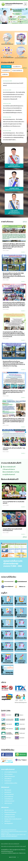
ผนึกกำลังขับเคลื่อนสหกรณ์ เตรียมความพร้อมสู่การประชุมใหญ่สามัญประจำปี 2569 (14, 392)
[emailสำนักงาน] (7, 760)
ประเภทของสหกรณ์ (9, 794)
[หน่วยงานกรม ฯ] (7, 715)
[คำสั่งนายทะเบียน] (21, 635)
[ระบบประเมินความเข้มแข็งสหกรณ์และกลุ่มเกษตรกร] (7, 719)
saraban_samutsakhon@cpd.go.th (9, 836)
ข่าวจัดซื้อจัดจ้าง (17, 67)
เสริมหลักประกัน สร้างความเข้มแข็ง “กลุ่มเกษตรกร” (14, 448)
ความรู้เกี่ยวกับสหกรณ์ (9, 474)
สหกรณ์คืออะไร (7, 778)
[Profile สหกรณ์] (21, 733)
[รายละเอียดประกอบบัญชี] (21, 612)
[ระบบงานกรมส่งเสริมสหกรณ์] (21, 737)
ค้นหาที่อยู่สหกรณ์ (8, 823)
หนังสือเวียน (5, 74)
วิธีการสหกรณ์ (7, 790)
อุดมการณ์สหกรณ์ (8, 796)
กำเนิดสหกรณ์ (7, 781)
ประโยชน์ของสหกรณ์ (9, 801)
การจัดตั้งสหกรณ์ (8, 799)
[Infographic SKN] (7, 670)
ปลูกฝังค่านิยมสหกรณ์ (9, 776)
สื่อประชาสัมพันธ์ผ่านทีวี (9, 467)
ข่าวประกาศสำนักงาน (17, 70)
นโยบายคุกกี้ (23, 846)
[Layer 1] (7, 582)
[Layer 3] (7, 587)
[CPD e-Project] (7, 737)
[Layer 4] (21, 587)
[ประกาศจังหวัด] (21, 647)
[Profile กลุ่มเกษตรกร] (7, 728)
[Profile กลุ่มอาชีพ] (7, 724)
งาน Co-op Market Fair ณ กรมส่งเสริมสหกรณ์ (13, 502)
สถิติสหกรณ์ (7, 821)
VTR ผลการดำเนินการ (9, 469)
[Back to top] (18, 857)
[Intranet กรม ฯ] (21, 724)
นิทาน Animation (8, 774)
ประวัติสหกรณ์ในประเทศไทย (10, 783)
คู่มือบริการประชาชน (9, 810)
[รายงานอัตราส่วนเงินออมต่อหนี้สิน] (21, 728)
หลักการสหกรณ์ (8, 803)
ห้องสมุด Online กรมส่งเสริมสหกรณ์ (12, 819)
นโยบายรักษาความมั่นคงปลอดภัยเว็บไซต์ (10, 846)
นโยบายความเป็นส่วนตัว (13, 844)
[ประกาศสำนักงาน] (7, 647)
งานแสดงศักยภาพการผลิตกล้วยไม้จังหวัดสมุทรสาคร (12, 529)
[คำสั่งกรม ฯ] (21, 715)
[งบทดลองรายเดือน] (7, 612)
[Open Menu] (25, 4)
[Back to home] (12, 4)
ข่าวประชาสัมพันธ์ (6, 67)
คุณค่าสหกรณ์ (7, 792)
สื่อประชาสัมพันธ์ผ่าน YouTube (11, 472)
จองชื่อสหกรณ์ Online (9, 814)
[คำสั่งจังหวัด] (21, 624)
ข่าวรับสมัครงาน (6, 70)
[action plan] (7, 601)
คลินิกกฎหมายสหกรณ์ (9, 817)
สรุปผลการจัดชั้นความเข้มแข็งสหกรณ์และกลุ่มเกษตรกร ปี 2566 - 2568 (12, 563)
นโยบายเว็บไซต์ (4, 844)
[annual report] (21, 601)
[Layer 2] (21, 582)
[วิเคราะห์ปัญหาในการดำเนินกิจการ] (21, 719)
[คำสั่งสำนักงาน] (7, 635)
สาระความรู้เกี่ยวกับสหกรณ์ (10, 772)
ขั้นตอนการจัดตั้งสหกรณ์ (10, 812)
